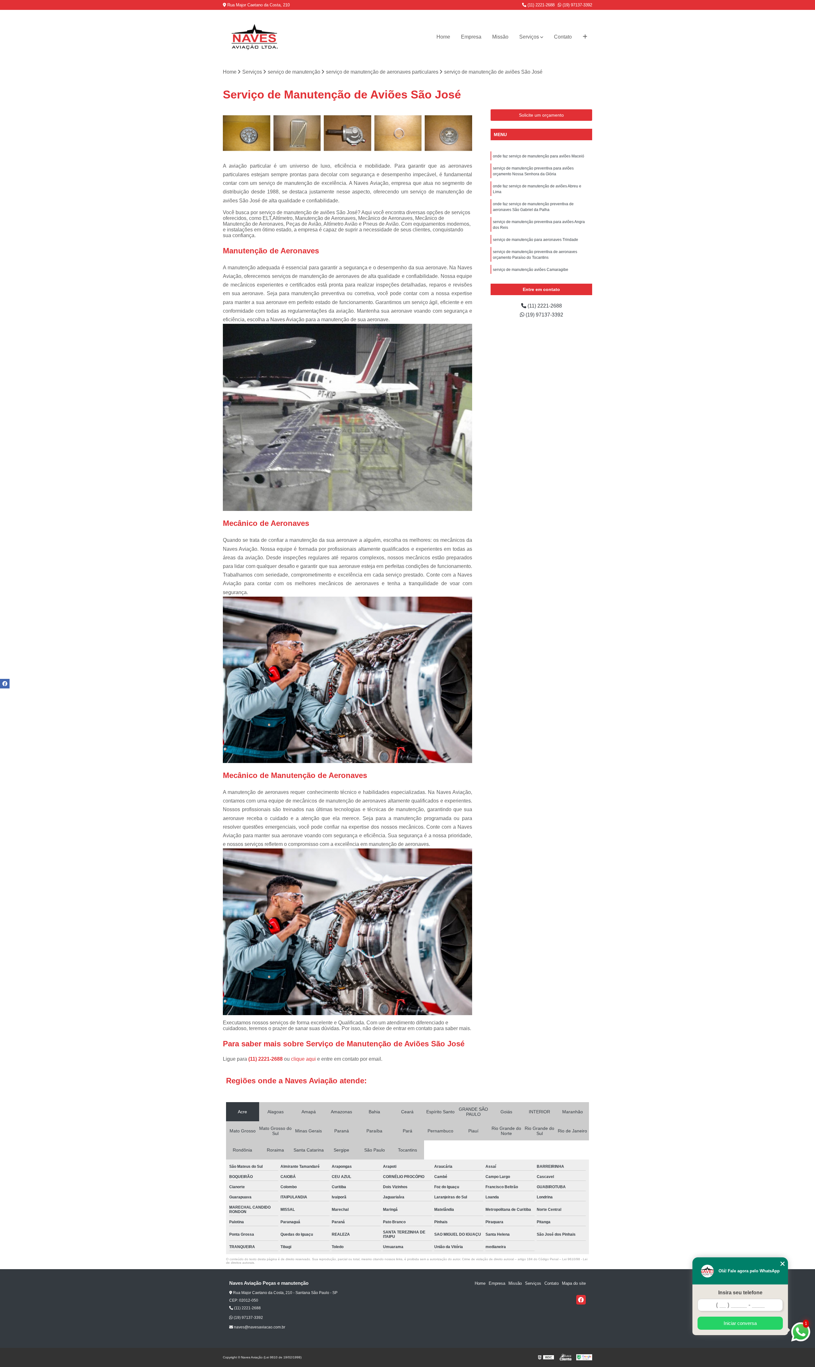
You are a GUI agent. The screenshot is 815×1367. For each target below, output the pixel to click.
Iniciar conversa (740, 1323)
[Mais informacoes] (585, 37)
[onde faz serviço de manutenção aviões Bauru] (347, 133)
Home (443, 37)
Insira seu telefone (740, 1292)
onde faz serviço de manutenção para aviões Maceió (538, 156)
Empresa (471, 37)
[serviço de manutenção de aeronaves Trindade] (246, 133)
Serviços (529, 37)
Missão (500, 37)
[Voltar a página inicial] (255, 37)
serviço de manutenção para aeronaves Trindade (535, 239)
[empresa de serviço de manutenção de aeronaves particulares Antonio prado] (297, 133)
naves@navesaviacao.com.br (259, 1327)
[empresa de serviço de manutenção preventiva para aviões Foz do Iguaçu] (448, 133)
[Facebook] (581, 1300)
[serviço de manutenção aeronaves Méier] (398, 133)
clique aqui (303, 1059)
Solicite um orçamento (541, 115)
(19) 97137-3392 (576, 5)
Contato (563, 37)
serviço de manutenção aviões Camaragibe (530, 269)
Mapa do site (574, 1283)
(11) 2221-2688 (540, 5)
